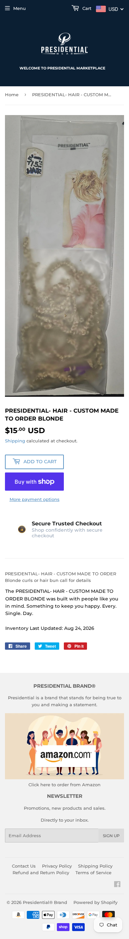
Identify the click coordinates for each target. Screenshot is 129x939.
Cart (86, 8)
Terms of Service (93, 872)
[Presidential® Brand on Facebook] (117, 885)
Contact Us (24, 866)
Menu (19, 8)
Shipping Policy (95, 866)
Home (12, 94)
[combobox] (110, 9)
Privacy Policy (57, 866)
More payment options (35, 499)
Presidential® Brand (45, 902)
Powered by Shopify (95, 902)
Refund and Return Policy (41, 872)
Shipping (15, 440)
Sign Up (111, 835)
